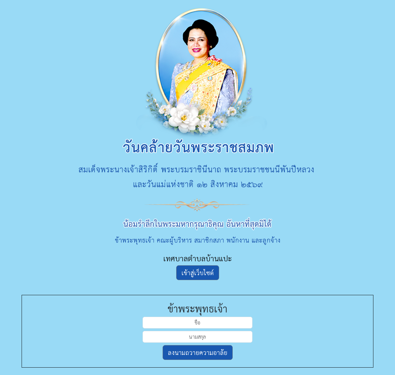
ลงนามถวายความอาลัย (197, 353)
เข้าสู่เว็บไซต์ (197, 273)
